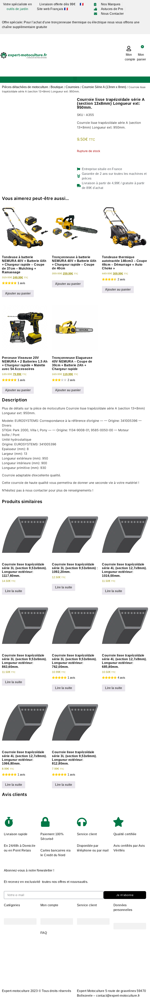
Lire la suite (13, 591)
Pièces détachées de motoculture (25, 87)
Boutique (57, 87)
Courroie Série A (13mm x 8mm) (104, 87)
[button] (75, 79)
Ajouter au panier (18, 293)
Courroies (72, 87)
